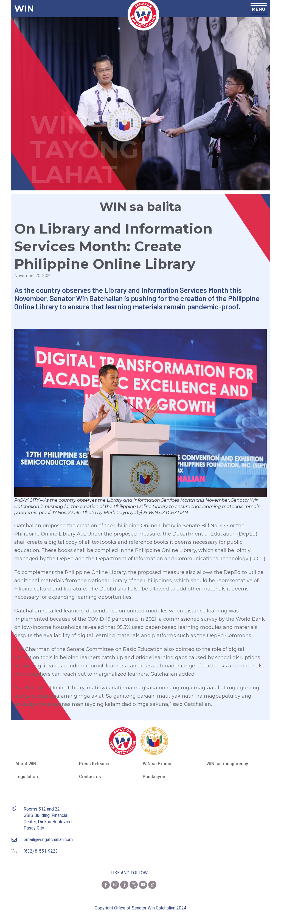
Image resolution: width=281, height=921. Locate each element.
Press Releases (95, 763)
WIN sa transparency (227, 763)
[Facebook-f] (106, 885)
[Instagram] (115, 885)
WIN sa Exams (157, 763)
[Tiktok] (152, 885)
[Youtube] (143, 885)
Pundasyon (154, 776)
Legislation (26, 776)
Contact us (90, 776)
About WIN (25, 763)
